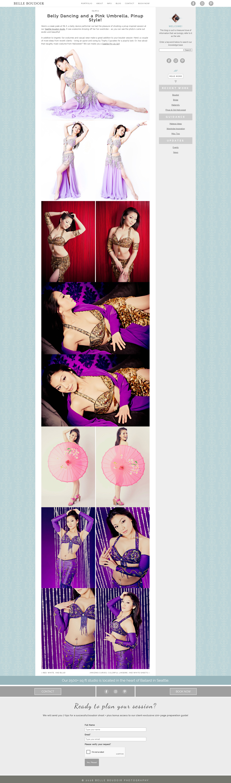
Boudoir (175, 95)
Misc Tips (176, 134)
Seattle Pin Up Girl (110, 44)
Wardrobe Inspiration (176, 129)
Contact (129, 3)
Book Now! (144, 3)
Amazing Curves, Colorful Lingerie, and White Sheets (120, 673)
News (175, 152)
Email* (88, 735)
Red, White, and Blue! (53, 673)
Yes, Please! (92, 762)
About (99, 3)
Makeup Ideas (176, 124)
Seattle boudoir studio (55, 29)
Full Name (90, 725)
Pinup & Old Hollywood (175, 110)
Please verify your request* (98, 744)
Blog (118, 3)
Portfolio (86, 3)
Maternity (176, 105)
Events (176, 147)
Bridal (175, 100)
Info (109, 3)
